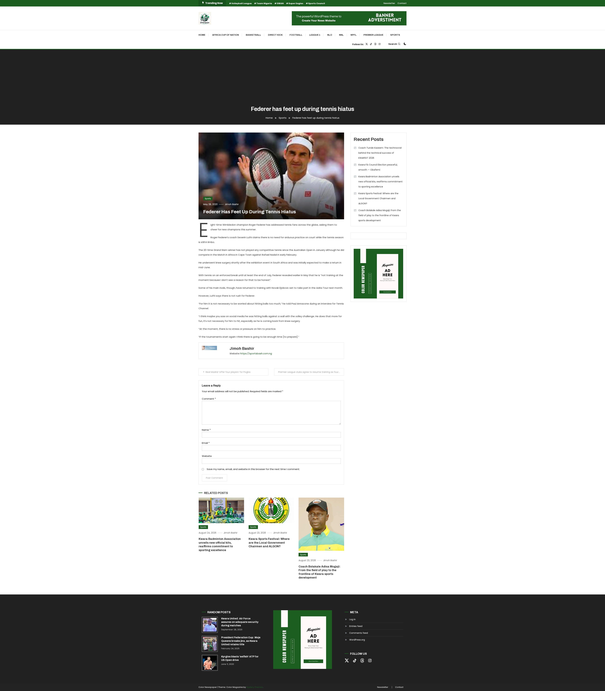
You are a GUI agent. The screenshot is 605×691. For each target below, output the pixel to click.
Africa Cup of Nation (225, 35)
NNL (341, 35)
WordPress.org (357, 639)
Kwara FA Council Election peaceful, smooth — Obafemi (378, 167)
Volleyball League (241, 3)
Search (392, 44)
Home (202, 35)
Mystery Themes (254, 687)
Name (206, 429)
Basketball (253, 35)
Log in (352, 619)
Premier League (373, 35)
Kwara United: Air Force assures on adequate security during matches (239, 622)
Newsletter (389, 3)
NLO (329, 35)
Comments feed (358, 633)
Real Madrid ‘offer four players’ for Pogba (228, 372)
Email (206, 443)
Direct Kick (275, 35)
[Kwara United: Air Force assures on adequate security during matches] (210, 625)
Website (207, 456)
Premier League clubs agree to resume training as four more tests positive (311, 372)
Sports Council (316, 3)
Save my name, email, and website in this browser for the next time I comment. (253, 469)
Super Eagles (295, 3)
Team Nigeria (264, 3)
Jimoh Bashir (232, 204)
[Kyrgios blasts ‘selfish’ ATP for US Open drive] (210, 663)
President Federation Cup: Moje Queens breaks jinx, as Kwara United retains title (240, 641)
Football (296, 35)
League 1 (314, 35)
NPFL (354, 35)
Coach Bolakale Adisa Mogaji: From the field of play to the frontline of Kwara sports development (379, 215)
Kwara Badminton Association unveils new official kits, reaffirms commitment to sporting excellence (380, 181)
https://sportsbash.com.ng (256, 353)
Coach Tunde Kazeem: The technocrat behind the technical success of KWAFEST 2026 (380, 152)
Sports (395, 35)
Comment (209, 398)
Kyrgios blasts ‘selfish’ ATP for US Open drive (240, 658)
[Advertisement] (302, 78)
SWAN (280, 3)
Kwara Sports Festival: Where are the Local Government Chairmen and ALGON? (269, 542)
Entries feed (355, 626)
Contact (402, 3)
